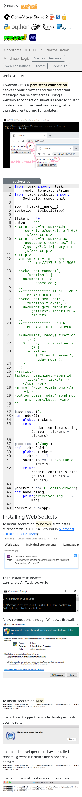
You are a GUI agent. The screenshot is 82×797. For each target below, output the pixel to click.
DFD (32, 50)
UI (25, 50)
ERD (41, 50)
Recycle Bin (59, 66)
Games (41, 66)
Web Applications (17, 66)
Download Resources (48, 58)
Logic (25, 58)
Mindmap (11, 58)
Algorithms (12, 50)
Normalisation (57, 50)
